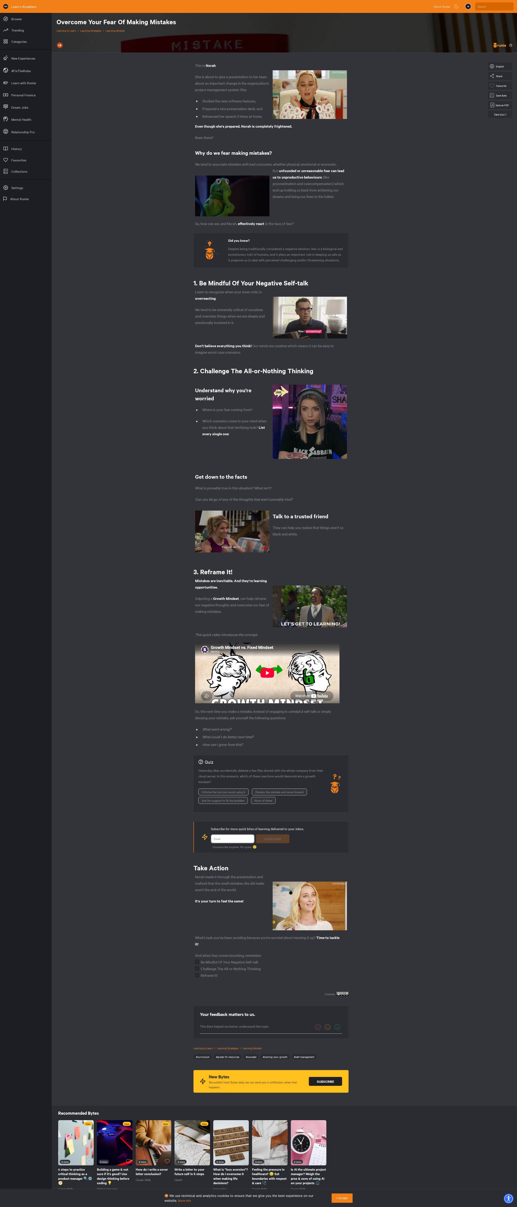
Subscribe (272, 839)
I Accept (342, 1198)
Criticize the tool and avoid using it (223, 792)
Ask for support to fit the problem (223, 800)
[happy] (337, 1027)
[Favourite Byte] (89, 1161)
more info (184, 1200)
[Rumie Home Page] (5, 6)
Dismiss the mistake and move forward (279, 792)
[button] (508, 1198)
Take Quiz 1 (500, 114)
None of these (263, 800)
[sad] (318, 1027)
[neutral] (327, 1027)
